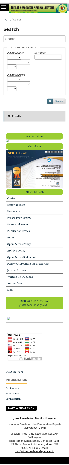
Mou (10, 289)
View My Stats (14, 372)
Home (7, 19)
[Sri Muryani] (8, 319)
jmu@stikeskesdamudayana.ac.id (34, 451)
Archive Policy (16, 250)
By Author (39, 52)
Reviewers (13, 211)
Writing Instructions (20, 276)
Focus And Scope (17, 224)
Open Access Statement (21, 257)
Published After (15, 52)
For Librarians (14, 398)
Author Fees (14, 283)
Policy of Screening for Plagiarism (28, 263)
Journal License (17, 270)
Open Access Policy (19, 244)
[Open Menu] (3, 7)
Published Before (16, 74)
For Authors (12, 393)
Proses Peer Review (19, 218)
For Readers (12, 388)
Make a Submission (21, 408)
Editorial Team (16, 204)
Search (59, 101)
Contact (11, 198)
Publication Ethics (18, 231)
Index (10, 237)
